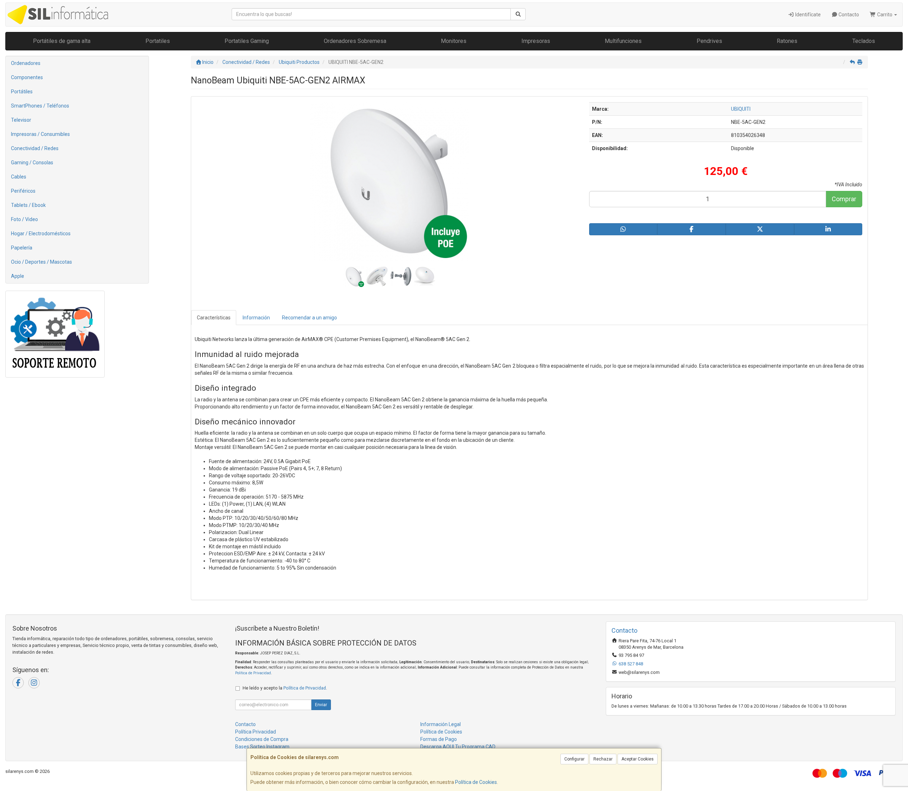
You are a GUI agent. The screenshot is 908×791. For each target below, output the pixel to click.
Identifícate (807, 14)
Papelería (21, 248)
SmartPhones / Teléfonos (40, 106)
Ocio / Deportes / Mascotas (41, 262)
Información (256, 317)
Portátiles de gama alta (61, 41)
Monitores (453, 41)
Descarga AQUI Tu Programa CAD (457, 746)
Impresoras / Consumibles (40, 134)
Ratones (787, 41)
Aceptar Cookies (637, 759)
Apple (17, 276)
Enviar (321, 704)
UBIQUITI (741, 109)
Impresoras (535, 41)
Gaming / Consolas (32, 162)
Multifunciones (623, 41)
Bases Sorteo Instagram (262, 746)
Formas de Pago (438, 739)
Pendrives (709, 41)
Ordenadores (25, 63)
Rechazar (603, 759)
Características (214, 317)
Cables (18, 177)
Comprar (844, 199)
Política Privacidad (255, 732)
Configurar (574, 759)
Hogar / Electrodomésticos (41, 233)
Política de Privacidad (253, 673)
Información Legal (440, 724)
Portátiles (22, 91)
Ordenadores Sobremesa (355, 41)
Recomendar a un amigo (309, 317)
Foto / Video (24, 219)
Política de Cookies (476, 782)
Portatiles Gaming (247, 41)
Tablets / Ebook (28, 205)
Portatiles (157, 41)
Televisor (21, 120)
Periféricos (23, 191)
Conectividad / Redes (35, 148)
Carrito (884, 14)
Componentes (27, 77)
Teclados (863, 41)
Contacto (848, 14)
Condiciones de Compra (261, 739)
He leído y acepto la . (285, 688)
